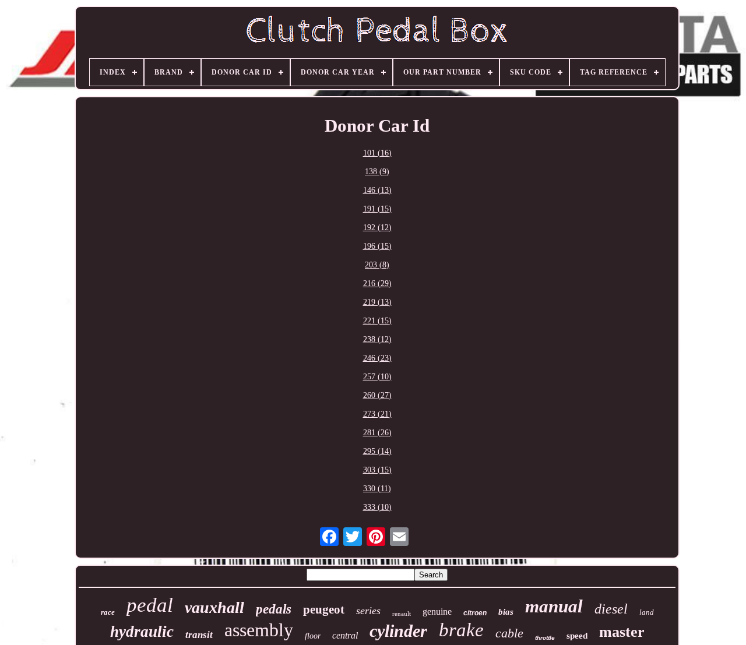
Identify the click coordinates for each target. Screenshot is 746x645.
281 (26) (377, 432)
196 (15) (377, 246)
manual (554, 606)
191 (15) (377, 209)
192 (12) (377, 227)
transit (199, 634)
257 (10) (377, 376)
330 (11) (377, 488)
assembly (258, 629)
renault (401, 613)
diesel (611, 608)
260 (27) (377, 395)
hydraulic (142, 631)
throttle (545, 638)
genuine (437, 611)
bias (505, 611)
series (368, 610)
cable (509, 633)
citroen (475, 613)
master (622, 631)
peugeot (323, 609)
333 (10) (377, 507)
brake (461, 629)
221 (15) (377, 320)
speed (576, 635)
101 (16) (377, 153)
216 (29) (377, 283)
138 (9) (377, 171)
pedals (273, 609)
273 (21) (377, 414)
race (108, 612)
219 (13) (377, 302)
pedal (149, 605)
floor (313, 636)
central (345, 635)
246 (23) (377, 358)
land (646, 612)
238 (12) (377, 339)
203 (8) (377, 264)
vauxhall (214, 607)
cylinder (398, 630)
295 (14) (377, 451)
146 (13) (377, 190)
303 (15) (377, 470)
